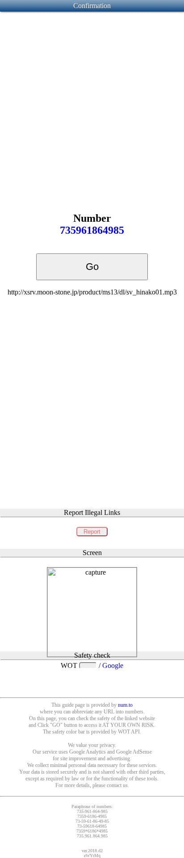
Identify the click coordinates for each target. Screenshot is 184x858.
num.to (125, 705)
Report (92, 531)
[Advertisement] (92, 105)
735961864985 (92, 230)
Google (112, 665)
